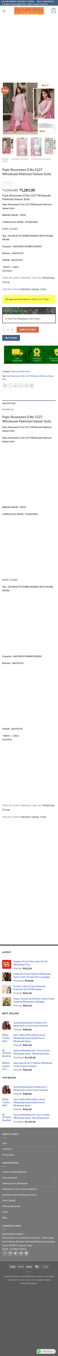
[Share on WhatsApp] (5, 385)
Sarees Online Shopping (14, 1171)
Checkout (7, 1148)
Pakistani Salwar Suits (20, 371)
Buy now (11, 337)
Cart (4, 1143)
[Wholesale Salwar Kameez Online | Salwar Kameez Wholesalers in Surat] (29, 11)
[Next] (54, 148)
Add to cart (28, 329)
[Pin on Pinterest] (26, 385)
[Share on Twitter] (15, 385)
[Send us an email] (21, 1253)
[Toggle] (54, 1177)
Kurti (5, 1211)
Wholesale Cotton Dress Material (19, 1188)
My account (8, 1154)
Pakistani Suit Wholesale (15, 1183)
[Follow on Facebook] (5, 1253)
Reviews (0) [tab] (8, 409)
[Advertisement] (29, 46)
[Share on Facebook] (10, 385)
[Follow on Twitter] (15, 1253)
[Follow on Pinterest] (26, 1253)
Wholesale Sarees (11, 1206)
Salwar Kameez (20, 159)
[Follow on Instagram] (10, 1253)
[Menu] (4, 11)
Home (5, 159)
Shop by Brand (9, 1177)
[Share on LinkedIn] (31, 385)
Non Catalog (8, 1200)
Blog (4, 1217)
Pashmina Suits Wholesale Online (19, 1194)
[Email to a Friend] (21, 385)
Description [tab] (8, 403)
